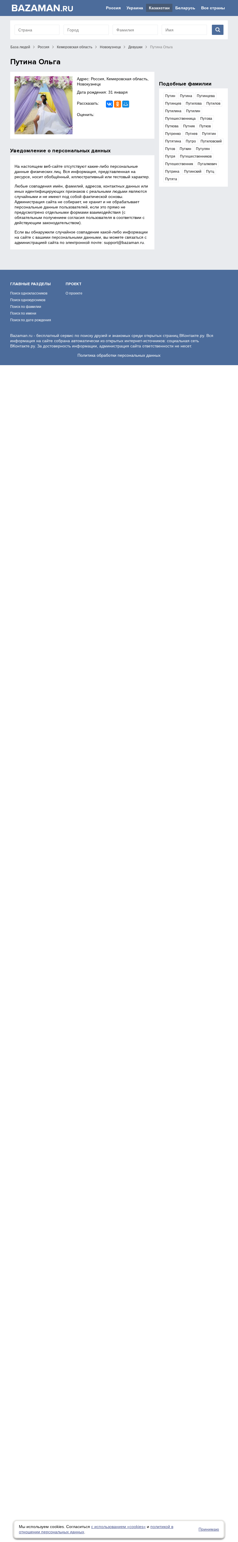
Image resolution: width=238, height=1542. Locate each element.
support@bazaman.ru (124, 242)
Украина (135, 8)
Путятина (173, 141)
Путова (206, 119)
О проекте (74, 293)
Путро (191, 141)
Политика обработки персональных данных (119, 355)
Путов (170, 149)
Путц (210, 171)
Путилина (173, 111)
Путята (171, 179)
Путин (170, 96)
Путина (186, 96)
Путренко (173, 134)
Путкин (185, 149)
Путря (170, 156)
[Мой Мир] (125, 104)
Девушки (135, 47)
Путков (205, 126)
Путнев (191, 134)
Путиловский (211, 141)
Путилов (213, 103)
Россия (113, 8)
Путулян (203, 149)
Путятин (209, 134)
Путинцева (206, 96)
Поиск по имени (23, 313)
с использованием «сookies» (118, 1526)
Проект (74, 283)
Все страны (213, 8)
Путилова (194, 103)
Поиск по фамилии (25, 307)
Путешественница (180, 119)
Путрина (172, 171)
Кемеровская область (74, 47)
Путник (189, 126)
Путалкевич (207, 164)
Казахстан (159, 8)
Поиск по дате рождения (30, 320)
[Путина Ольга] (44, 105)
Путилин (193, 111)
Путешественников (196, 156)
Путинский (192, 171)
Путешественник (179, 164)
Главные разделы (30, 283)
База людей (20, 47)
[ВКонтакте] (109, 104)
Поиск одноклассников (28, 293)
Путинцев (173, 103)
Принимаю (209, 1529)
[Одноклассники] (117, 104)
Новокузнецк (110, 47)
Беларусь (185, 8)
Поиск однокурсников (27, 300)
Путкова (171, 126)
